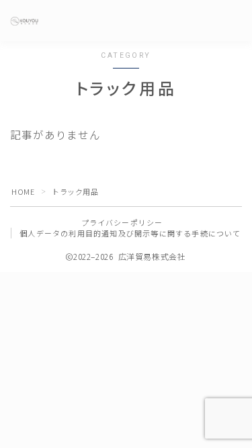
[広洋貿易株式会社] (24, 21)
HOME (22, 191)
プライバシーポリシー (122, 222)
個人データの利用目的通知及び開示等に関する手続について (130, 233)
